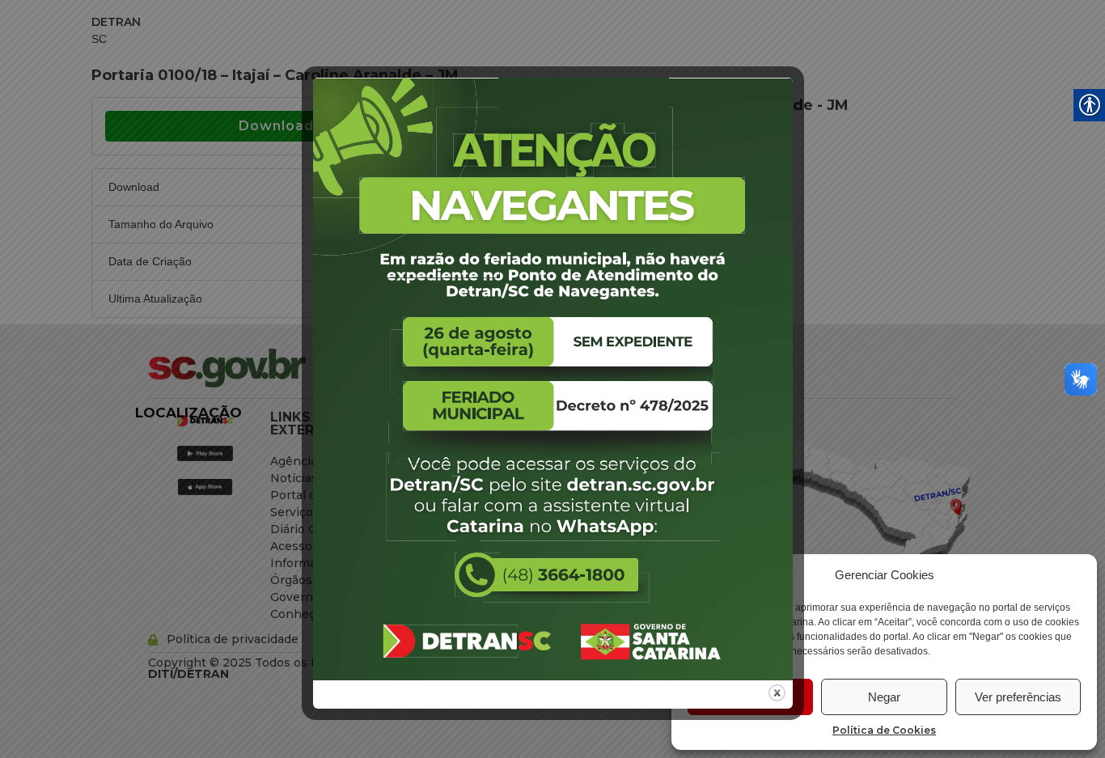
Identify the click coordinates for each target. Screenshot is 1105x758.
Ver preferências (1018, 697)
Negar (884, 697)
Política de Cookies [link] (884, 730)
